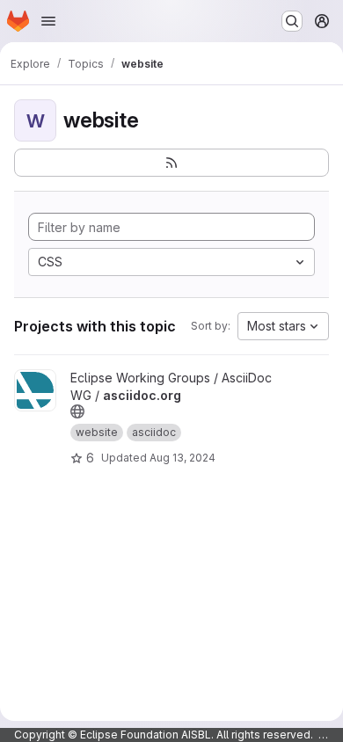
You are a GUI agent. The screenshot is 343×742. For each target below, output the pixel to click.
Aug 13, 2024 (182, 457)
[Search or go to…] (292, 21)
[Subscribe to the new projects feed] (171, 163)
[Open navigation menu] (48, 21)
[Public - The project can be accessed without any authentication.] (77, 411)
